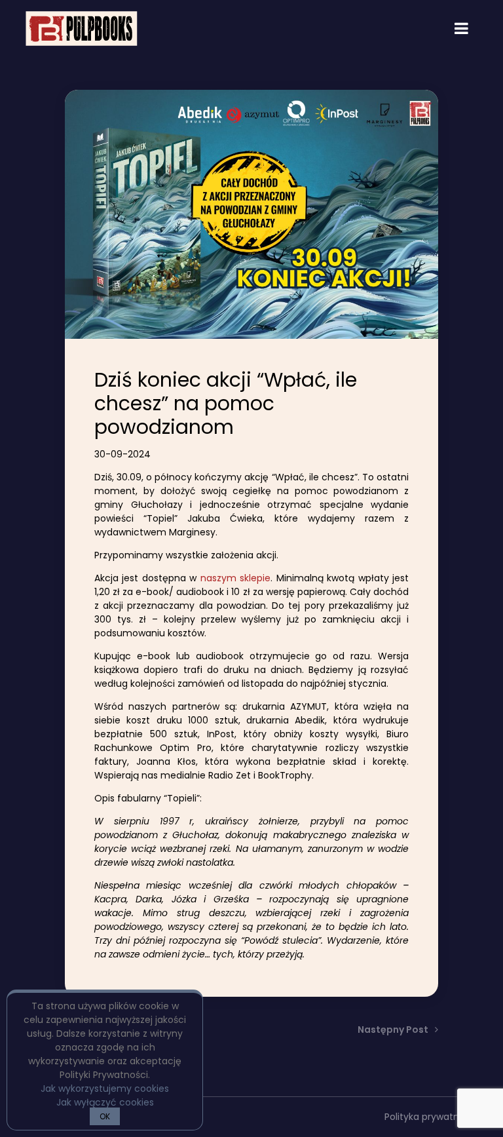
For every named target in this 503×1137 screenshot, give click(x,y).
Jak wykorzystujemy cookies (105, 1088)
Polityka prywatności (430, 1116)
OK (105, 1116)
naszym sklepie (235, 578)
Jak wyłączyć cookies (105, 1102)
